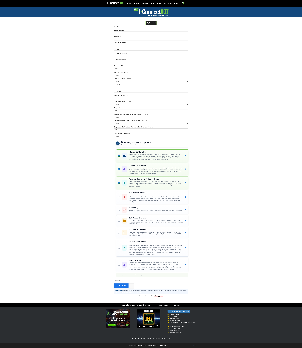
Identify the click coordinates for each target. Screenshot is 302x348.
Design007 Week (174, 318)
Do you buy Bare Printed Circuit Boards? (127, 121)
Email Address (119, 30)
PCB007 (128, 4)
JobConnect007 (157, 305)
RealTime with (144, 305)
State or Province (120, 72)
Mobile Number (119, 85)
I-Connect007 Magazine (177, 326)
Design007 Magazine (176, 332)
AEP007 (176, 4)
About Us (133, 338)
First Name (117, 53)
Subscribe (125, 305)
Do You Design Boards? (122, 133)
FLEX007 (159, 4)
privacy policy (158, 296)
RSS (170, 338)
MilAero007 (168, 4)
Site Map (157, 338)
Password (117, 36)
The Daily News (174, 314)
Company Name (119, 95)
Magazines (134, 305)
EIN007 (152, 4)
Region (116, 108)
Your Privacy (141, 338)
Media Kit (164, 338)
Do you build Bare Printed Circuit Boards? (128, 114)
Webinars (176, 305)
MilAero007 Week (175, 320)
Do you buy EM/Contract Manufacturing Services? (131, 127)
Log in (194, 345)
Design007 (144, 4)
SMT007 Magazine (175, 328)
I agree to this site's (151, 296)
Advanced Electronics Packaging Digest (182, 322)
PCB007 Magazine (175, 330)
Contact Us (150, 338)
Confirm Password (120, 43)
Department (118, 66)
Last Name (117, 60)
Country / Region (119, 79)
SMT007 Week (174, 316)
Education (167, 305)
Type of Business (120, 102)
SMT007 (136, 4)
